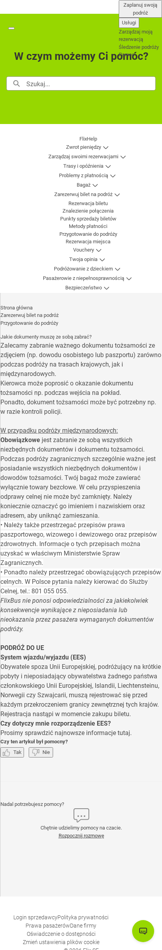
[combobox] (90, 83)
